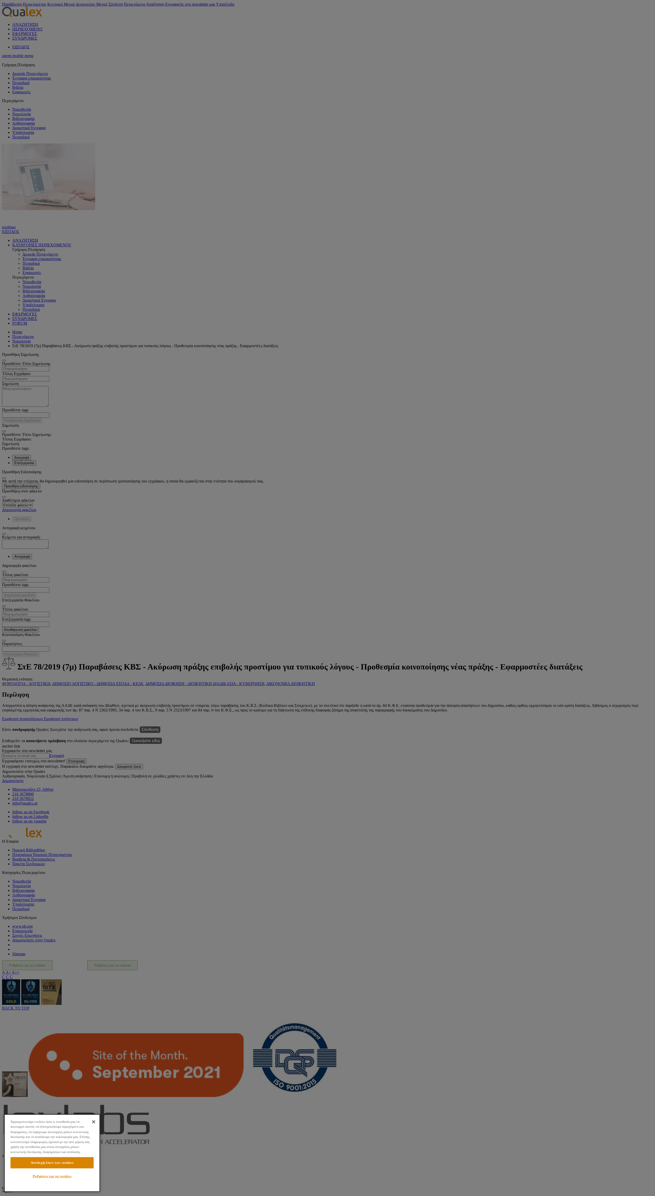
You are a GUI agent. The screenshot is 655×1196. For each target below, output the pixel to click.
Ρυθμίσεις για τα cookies (52, 1176)
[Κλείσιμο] (93, 1121)
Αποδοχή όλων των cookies (52, 1163)
